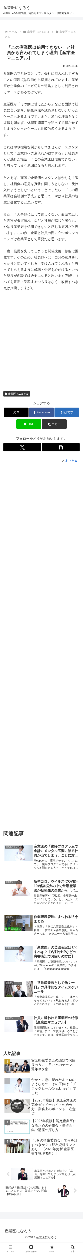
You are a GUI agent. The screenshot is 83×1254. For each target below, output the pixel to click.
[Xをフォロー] (22, 447)
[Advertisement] (41, 342)
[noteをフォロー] (61, 447)
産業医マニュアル (18, 393)
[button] (54, 424)
